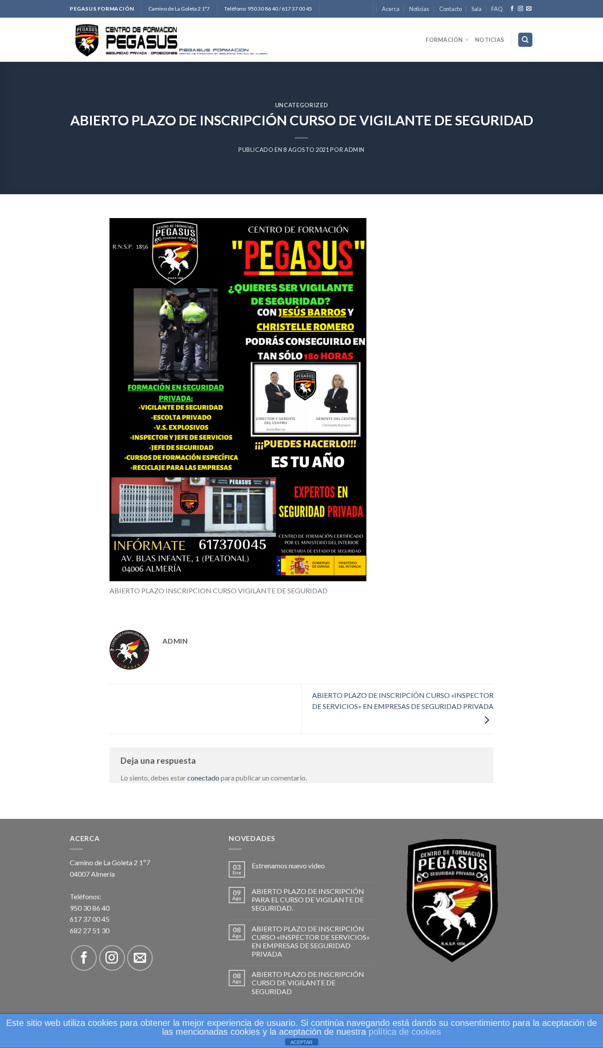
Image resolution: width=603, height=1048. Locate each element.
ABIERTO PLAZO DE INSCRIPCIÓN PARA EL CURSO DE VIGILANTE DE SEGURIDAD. (308, 899)
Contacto (450, 8)
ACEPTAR (301, 1042)
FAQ (497, 8)
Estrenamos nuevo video (288, 865)
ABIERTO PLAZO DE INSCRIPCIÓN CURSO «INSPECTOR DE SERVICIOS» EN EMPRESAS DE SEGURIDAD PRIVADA (403, 701)
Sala (476, 8)
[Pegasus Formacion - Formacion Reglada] (173, 40)
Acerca (390, 8)
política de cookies (405, 1032)
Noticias (419, 8)
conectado (203, 777)
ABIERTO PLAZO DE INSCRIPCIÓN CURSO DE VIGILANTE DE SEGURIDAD (308, 982)
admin (354, 149)
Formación (444, 39)
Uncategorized (301, 105)
